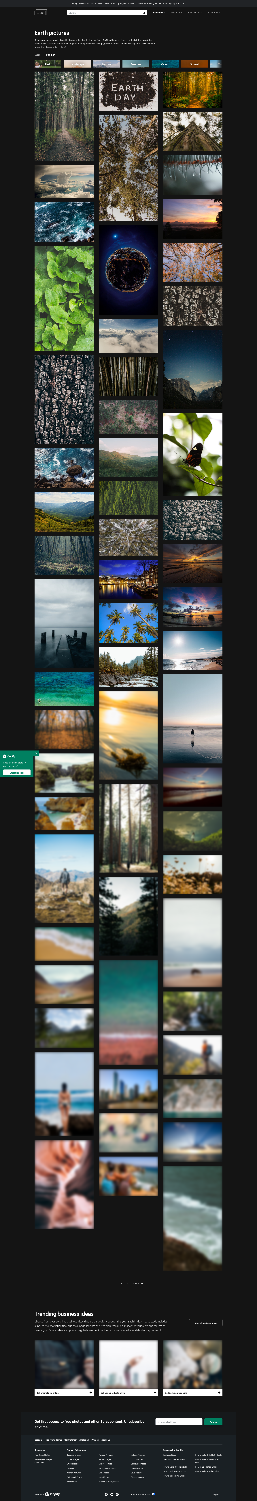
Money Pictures (105, 1463)
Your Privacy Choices (141, 1494)
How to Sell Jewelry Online (174, 1471)
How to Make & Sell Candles (207, 1471)
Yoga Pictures (104, 1476)
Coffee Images (73, 1459)
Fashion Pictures (106, 1454)
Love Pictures (137, 1472)
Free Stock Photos (42, 1454)
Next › (136, 1283)
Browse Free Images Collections (43, 1461)
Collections (157, 12)
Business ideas (195, 12)
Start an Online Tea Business (175, 1459)
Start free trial (17, 772)
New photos (176, 12)
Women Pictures (74, 1472)
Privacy (95, 1439)
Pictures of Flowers (75, 1476)
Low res (83, 157)
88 (142, 1283)
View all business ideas (206, 1322)
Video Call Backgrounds (109, 1481)
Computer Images (138, 1463)
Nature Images (105, 1459)
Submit (213, 1422)
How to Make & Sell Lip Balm (175, 1466)
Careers (38, 1439)
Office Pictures (73, 1463)
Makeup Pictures (138, 1454)
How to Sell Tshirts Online (174, 1475)
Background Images (107, 1468)
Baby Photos (72, 1481)
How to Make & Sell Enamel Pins (207, 1461)
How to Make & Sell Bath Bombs (208, 1454)
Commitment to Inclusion (76, 1439)
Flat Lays (70, 1468)
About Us (105, 1439)
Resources (212, 12)
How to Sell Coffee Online (206, 1466)
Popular (50, 54)
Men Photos (104, 1472)
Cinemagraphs (137, 1468)
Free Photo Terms (53, 1439)
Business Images (74, 1454)
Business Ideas (169, 1454)
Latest (38, 54)
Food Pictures (137, 1459)
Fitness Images (137, 1476)
